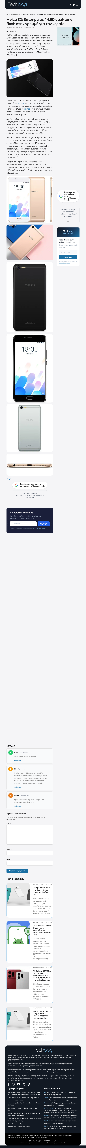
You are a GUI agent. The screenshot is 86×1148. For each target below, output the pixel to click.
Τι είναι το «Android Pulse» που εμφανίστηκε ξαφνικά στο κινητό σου (42, 930)
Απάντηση (17, 760)
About (41, 1141)
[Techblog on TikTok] (29, 1084)
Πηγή (9, 478)
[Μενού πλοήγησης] (77, 4)
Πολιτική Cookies (42, 1135)
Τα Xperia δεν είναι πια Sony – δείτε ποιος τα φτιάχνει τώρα (41, 891)
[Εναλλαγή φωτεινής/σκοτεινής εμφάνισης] (74, 4)
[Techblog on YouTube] (18, 1084)
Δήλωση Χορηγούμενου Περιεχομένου (59, 1135)
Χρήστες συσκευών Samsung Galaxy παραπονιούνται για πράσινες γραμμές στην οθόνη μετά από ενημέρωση (60, 1110)
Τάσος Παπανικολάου (26, 28)
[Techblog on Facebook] (9, 1084)
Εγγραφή (43, 524)
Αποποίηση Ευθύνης (29, 1137)
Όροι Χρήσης (10, 1135)
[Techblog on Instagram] (13, 1084)
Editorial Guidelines (41, 1137)
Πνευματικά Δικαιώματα (14, 1137)
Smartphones (12, 31)
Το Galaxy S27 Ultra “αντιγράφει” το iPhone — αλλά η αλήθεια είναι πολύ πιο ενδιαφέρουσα (42, 975)
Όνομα (9, 849)
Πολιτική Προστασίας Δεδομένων (26, 1135)
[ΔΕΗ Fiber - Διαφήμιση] (68, 36)
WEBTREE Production (50, 1141)
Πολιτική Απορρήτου (39, 528)
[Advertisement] (30, 639)
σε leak (21, 103)
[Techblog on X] (24, 1084)
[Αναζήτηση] (70, 4)
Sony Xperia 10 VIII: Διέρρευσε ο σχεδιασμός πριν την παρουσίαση (42, 1014)
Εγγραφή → (68, 257)
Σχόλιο (9, 823)
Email (9, 859)
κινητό (27, 109)
